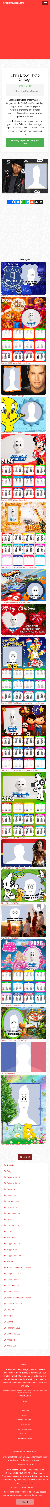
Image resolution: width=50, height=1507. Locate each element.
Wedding (10, 1340)
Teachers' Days (13, 1328)
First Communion (14, 1214)
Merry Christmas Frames (25, 1429)
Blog (24, 1487)
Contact (25, 1406)
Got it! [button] (25, 1502)
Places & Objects (14, 1304)
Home (20, 86)
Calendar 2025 (13, 1178)
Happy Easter (12, 1250)
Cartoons (10, 1190)
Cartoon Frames (25, 1434)
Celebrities (11, 1196)
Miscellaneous (12, 1286)
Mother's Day (12, 1292)
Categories (25, 1415)
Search (26, 1157)
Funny (9, 1232)
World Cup (11, 1346)
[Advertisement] (25, 33)
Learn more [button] (37, 1495)
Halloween (11, 1238)
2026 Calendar (25, 1424)
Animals (10, 1166)
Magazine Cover (13, 1274)
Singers (29, 86)
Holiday (9, 1262)
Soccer (9, 1322)
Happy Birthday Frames (25, 1438)
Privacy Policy (25, 1410)
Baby (8, 1172)
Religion (10, 1310)
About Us (33, 1487)
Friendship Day (13, 1226)
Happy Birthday (13, 1244)
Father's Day (12, 1208)
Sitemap (14, 1487)
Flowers (10, 1220)
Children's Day (12, 1202)
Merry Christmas (13, 1280)
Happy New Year (13, 1256)
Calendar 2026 (13, 1184)
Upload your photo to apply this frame (25, 142)
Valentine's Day (13, 1334)
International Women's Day (18, 1268)
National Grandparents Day (18, 1298)
